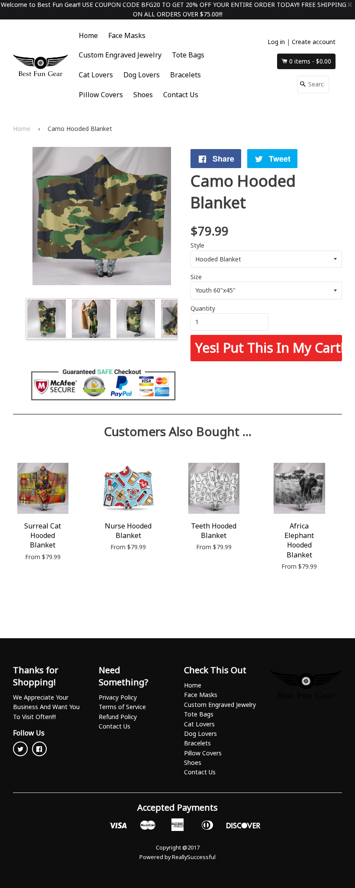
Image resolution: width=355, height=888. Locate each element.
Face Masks (126, 35)
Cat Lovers (96, 75)
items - (310, 61)
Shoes (143, 94)
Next (170, 318)
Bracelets (185, 75)
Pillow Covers (101, 94)
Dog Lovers (141, 75)
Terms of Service (122, 707)
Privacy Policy (118, 697)
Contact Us (180, 94)
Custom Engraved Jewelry (120, 55)
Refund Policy (118, 717)
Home (88, 35)
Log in (276, 42)
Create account (314, 42)
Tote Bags (188, 55)
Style (197, 245)
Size (196, 277)
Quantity (202, 308)
